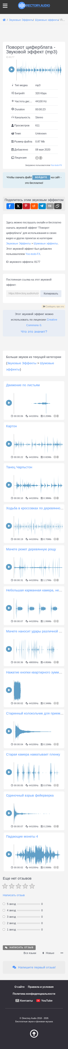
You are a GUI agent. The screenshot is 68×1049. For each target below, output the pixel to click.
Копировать (50, 292)
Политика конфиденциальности (34, 993)
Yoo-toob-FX (56, 165)
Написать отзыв (14, 895)
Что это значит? (34, 331)
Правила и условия (40, 986)
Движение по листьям (23, 385)
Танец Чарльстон (19, 467)
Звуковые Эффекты (18, 243)
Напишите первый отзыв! (36, 967)
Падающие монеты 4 (22, 836)
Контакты (26, 1000)
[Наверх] (34, 1037)
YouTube (46, 1000)
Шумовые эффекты (46, 243)
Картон (11, 426)
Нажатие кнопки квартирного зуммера (35, 672)
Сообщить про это (54, 306)
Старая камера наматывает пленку (33, 754)
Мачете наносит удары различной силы (36, 631)
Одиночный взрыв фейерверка (30, 795)
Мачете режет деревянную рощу (31, 549)
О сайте (20, 986)
